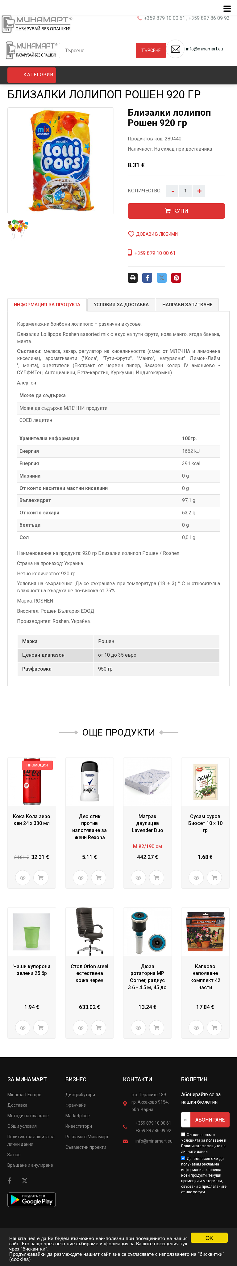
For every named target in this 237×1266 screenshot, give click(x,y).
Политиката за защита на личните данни (203, 1149)
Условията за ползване (202, 1140)
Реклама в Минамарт (87, 1136)
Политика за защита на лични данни (31, 1140)
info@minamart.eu (154, 1141)
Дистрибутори (80, 1094)
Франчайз (75, 1105)
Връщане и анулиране (30, 1165)
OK (209, 1238)
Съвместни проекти (85, 1147)
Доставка (17, 1105)
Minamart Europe (24, 1094)
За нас (13, 1154)
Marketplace (77, 1115)
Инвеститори (78, 1126)
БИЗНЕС (75, 1079)
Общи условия (22, 1126)
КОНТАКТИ (137, 1079)
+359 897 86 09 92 (153, 1130)
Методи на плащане (28, 1115)
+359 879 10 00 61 (153, 1123)
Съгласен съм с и (203, 1143)
